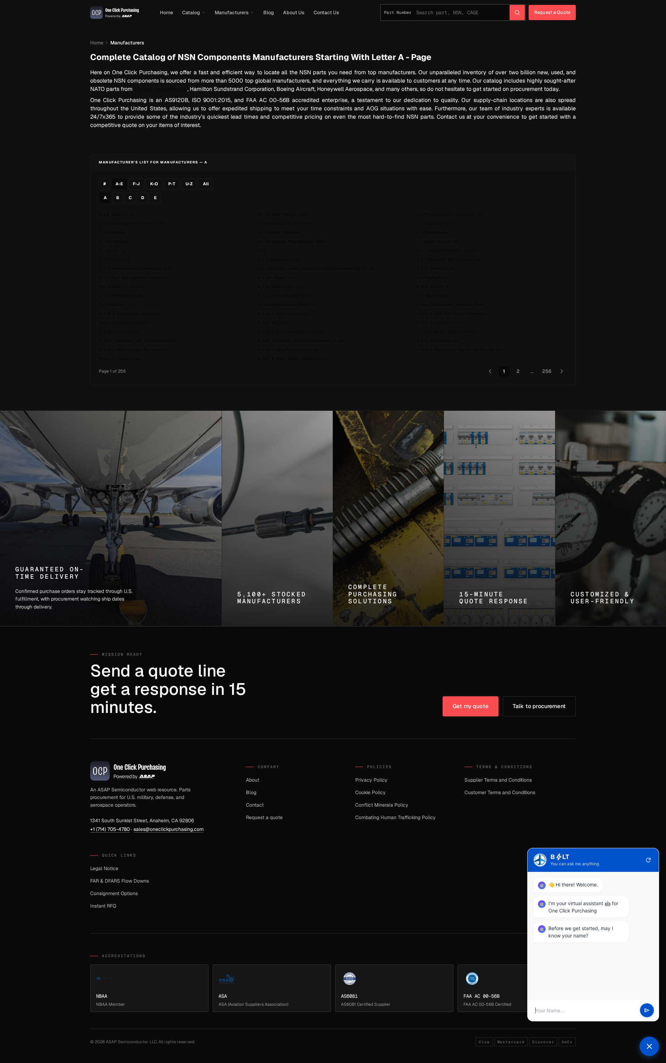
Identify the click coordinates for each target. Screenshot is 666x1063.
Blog (268, 12)
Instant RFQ (103, 906)
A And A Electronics (119, 331)
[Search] (517, 12)
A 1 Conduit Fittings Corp (283, 214)
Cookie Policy (370, 792)
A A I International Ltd (121, 295)
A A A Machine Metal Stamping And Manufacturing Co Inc (316, 268)
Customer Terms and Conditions (499, 792)
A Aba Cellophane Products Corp (450, 304)
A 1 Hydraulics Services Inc (285, 223)
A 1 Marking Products (279, 232)
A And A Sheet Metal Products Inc (292, 359)
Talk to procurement (539, 706)
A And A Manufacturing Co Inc (288, 349)
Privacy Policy (371, 780)
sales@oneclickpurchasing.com (169, 829)
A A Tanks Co (112, 304)
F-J (136, 184)
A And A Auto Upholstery (283, 313)
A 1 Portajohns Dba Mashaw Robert (293, 241)
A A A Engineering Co (279, 259)
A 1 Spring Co (112, 250)
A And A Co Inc (273, 322)
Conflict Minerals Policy (381, 805)
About (252, 780)
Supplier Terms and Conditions (498, 780)
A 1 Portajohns (113, 241)
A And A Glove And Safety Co (447, 331)
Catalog (191, 12)
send (647, 1010)
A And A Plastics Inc (119, 359)
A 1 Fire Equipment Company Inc (449, 214)
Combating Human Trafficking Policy (395, 817)
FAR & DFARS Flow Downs (119, 881)
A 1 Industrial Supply (438, 223)
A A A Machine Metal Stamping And (135, 268)
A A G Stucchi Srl (434, 286)
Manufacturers (232, 12)
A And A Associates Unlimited (129, 313)
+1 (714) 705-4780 (110, 829)
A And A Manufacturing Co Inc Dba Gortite (460, 349)
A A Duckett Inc (433, 277)
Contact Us (326, 12)
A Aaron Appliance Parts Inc (286, 304)
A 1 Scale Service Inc (438, 241)
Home (166, 12)
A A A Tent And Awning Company (132, 277)
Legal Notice (104, 868)
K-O (154, 184)
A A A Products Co (435, 268)
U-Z (189, 184)
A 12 (262, 250)
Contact (255, 805)
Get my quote (470, 706)
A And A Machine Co (437, 340)
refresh (648, 860)
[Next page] (561, 371)
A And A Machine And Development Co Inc (301, 340)
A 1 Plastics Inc (432, 232)
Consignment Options (114, 893)
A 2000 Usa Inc (114, 259)
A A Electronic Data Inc (122, 286)
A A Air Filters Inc (275, 277)
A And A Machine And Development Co (138, 340)
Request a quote (264, 817)
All (206, 184)
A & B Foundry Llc (117, 214)
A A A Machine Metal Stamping (448, 259)
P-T (171, 184)
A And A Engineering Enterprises (291, 331)
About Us (294, 12)
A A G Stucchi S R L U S (281, 286)
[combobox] (463, 12)
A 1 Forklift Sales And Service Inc (132, 223)
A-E (119, 184)
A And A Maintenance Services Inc (134, 349)
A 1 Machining (113, 232)
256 (546, 371)
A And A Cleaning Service (125, 322)
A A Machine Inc (433, 295)
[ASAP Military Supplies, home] (114, 12)
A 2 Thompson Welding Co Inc (447, 250)
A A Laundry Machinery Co (284, 295)
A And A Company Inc (439, 322)
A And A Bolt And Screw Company (451, 313)
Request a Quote (552, 12)
